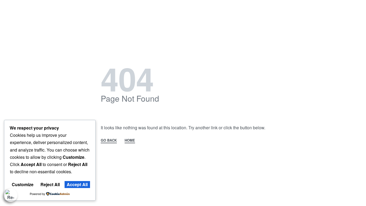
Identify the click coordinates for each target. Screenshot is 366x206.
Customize (22, 184)
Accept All (77, 184)
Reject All (50, 184)
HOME (130, 140)
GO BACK (109, 140)
